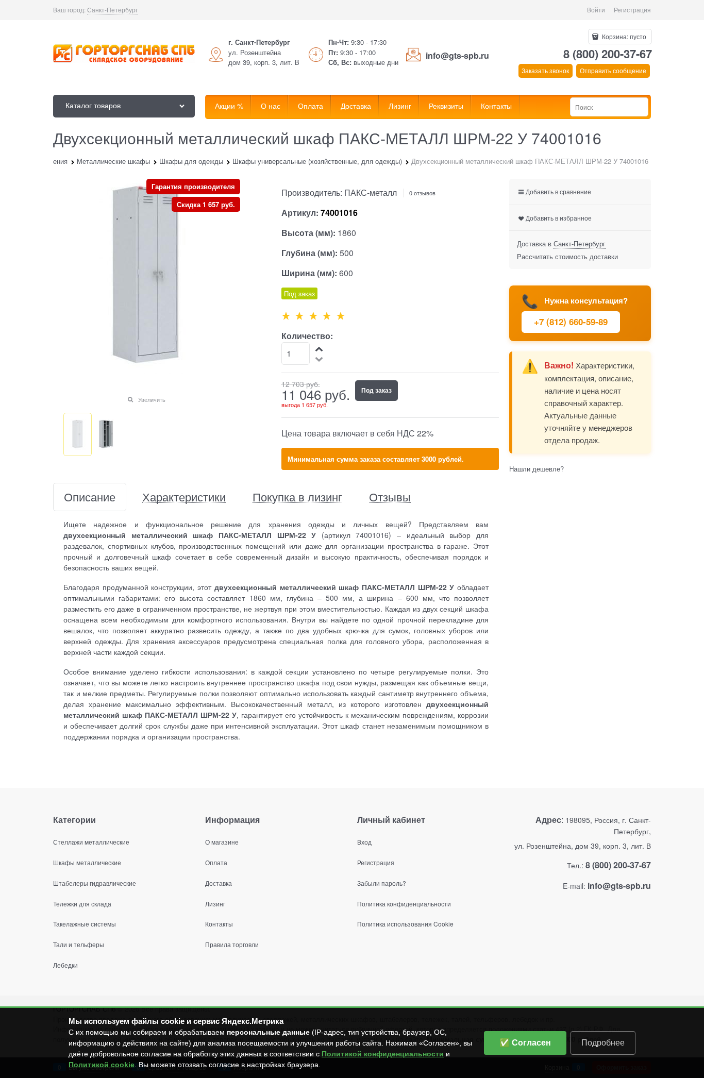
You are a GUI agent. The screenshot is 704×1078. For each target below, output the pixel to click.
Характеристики (184, 497)
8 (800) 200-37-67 (607, 53)
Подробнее (603, 1042)
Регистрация (632, 9)
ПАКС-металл (370, 192)
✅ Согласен (525, 1042)
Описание (89, 497)
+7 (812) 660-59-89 (571, 321)
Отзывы (390, 497)
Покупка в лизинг (297, 497)
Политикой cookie (102, 1064)
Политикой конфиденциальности (383, 1054)
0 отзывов (422, 193)
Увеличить (151, 399)
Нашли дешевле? (536, 469)
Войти (596, 9)
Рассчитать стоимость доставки (567, 256)
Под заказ (376, 390)
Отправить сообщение (613, 70)
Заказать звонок (545, 70)
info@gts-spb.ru (457, 55)
